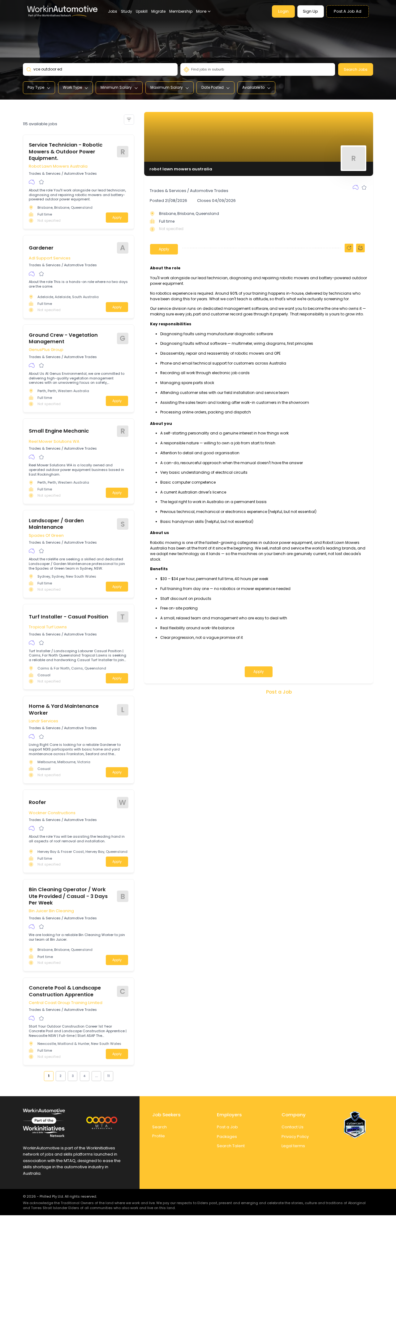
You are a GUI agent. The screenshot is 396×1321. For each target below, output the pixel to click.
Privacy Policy (295, 1136)
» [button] (116, 1076)
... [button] (96, 1076)
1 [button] (48, 1076)
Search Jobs (356, 69)
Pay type (36, 87)
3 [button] (73, 1076)
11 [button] (108, 1076)
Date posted (212, 87)
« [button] (40, 1076)
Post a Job (279, 692)
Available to (253, 87)
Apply (117, 217)
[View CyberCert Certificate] (354, 1125)
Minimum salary (116, 87)
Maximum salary (166, 87)
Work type (72, 87)
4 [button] (84, 1076)
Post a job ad (347, 11)
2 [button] (60, 1076)
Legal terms (293, 1146)
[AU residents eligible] (32, 181)
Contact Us (292, 1127)
